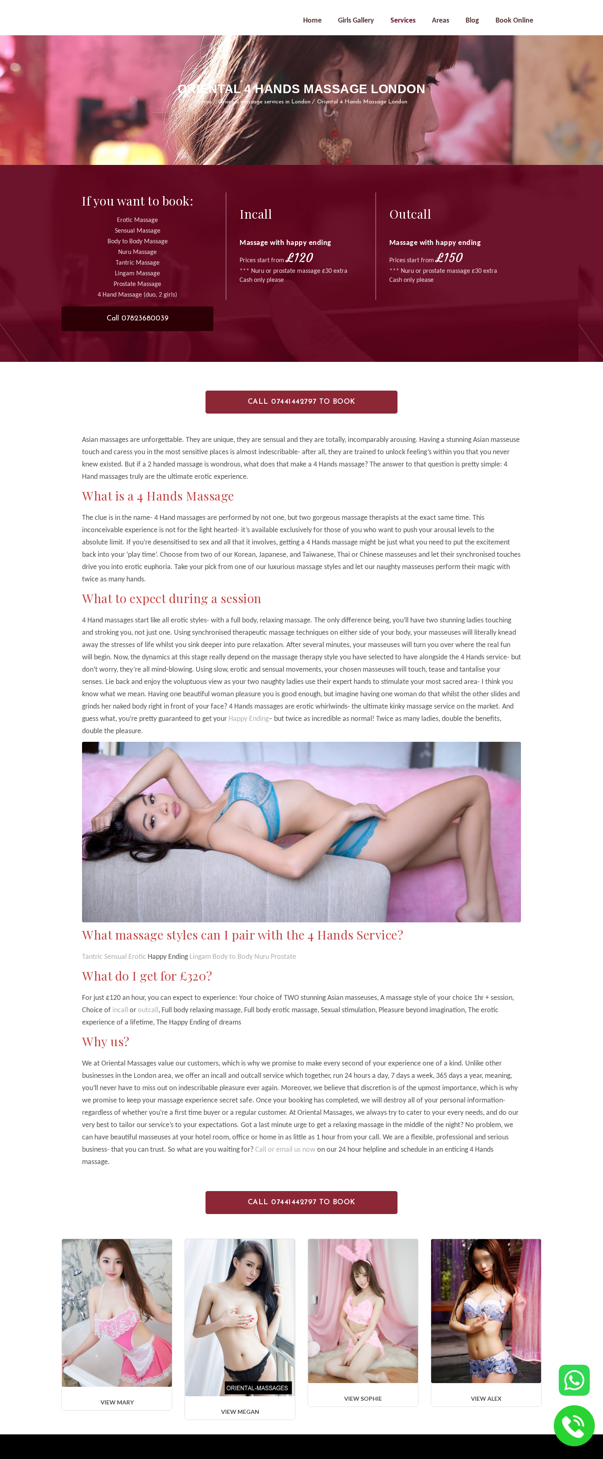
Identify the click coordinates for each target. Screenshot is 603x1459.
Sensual (115, 957)
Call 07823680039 (138, 318)
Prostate (283, 957)
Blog (472, 21)
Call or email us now (285, 1150)
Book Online (514, 21)
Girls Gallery (356, 21)
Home (312, 21)
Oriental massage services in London (264, 102)
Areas (440, 21)
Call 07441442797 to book (302, 402)
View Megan (240, 1411)
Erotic (137, 957)
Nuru (262, 957)
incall (120, 1010)
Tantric (92, 957)
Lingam (200, 957)
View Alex (486, 1398)
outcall (147, 1010)
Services (403, 21)
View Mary (117, 1402)
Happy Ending (248, 719)
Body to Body (232, 957)
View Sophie (363, 1398)
